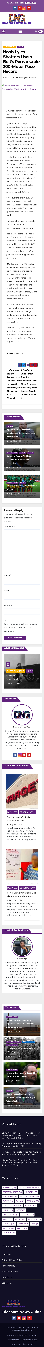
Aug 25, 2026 (15, 825)
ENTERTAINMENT (9, 46)
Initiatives (8, 1210)
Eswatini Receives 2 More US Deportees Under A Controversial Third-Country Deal (20, 1023)
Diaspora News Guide (22, 1312)
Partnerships (34, 1219)
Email (7, 590)
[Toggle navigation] (20, 31)
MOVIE (8, 1219)
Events (20, 1201)
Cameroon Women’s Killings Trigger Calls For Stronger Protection (18, 459)
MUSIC (29, 671)
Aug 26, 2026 (15, 494)
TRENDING (9, 1233)
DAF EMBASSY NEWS (13, 1041)
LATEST (20, 1210)
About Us (6, 1254)
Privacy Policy (8, 1266)
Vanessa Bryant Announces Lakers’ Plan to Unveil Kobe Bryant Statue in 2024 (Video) (13, 384)
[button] (36, 31)
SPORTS (20, 46)
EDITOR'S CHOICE (29, 1041)
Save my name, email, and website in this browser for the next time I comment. (21, 627)
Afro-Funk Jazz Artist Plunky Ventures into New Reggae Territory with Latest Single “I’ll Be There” (29, 382)
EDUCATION (10, 1197)
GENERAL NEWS (12, 452)
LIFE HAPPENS (10, 1215)
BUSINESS (12, 812)
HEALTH (22, 452)
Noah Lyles (23, 78)
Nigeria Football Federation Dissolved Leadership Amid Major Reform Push (20, 433)
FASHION (33, 1201)
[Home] (3, 31)
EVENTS (8, 1201)
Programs (23, 1224)
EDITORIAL (30, 1192)
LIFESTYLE (27, 1215)
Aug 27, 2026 (15, 467)
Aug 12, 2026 (14, 683)
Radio (34, 1224)
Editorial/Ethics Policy (12, 1260)
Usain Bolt (32, 78)
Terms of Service (10, 1271)
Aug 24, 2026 (16, 900)
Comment (9, 527)
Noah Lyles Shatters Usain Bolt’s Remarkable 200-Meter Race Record (21, 61)
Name (7, 575)
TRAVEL (22, 1228)
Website (8, 605)
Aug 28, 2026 (15, 441)
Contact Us (7, 1283)
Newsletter (7, 1277)
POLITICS (9, 1224)
